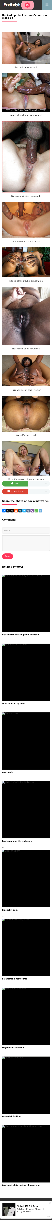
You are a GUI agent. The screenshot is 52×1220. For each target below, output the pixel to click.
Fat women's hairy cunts (14, 979)
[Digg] (12, 510)
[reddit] (16, 510)
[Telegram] (40, 510)
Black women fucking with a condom (20, 635)
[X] (8, 510)
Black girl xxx (9, 772)
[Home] (18, 5)
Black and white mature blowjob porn (21, 1185)
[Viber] (32, 510)
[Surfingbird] (24, 510)
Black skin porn (10, 910)
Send (7, 556)
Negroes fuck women (13, 1048)
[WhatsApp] (36, 510)
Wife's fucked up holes (13, 704)
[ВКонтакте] (4, 510)
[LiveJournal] (20, 510)
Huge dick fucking (11, 1116)
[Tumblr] (28, 510)
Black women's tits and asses (17, 841)
